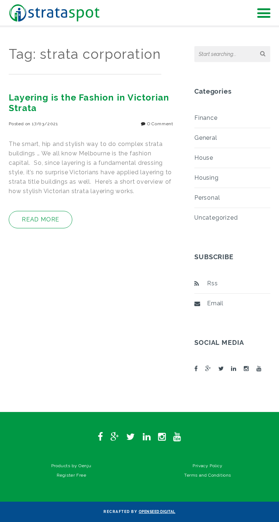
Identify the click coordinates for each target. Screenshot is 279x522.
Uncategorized (216, 217)
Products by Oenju (71, 465)
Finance (206, 117)
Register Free (71, 475)
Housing (206, 177)
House (203, 157)
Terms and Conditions (207, 475)
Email (215, 303)
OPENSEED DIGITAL (157, 512)
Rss (212, 283)
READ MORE (40, 219)
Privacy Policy (207, 465)
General (205, 137)
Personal (207, 197)
